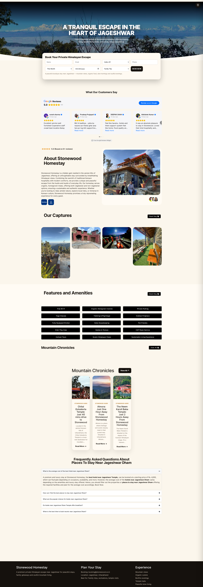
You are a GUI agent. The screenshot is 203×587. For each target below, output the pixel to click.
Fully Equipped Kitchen (61, 323)
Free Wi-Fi (61, 309)
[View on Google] (46, 116)
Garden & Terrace (101, 330)
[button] (41, 122)
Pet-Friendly (142, 323)
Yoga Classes (61, 316)
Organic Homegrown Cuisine (101, 309)
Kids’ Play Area (61, 330)
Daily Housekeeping (101, 323)
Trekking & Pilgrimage (102, 316)
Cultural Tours (61, 337)
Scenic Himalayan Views (102, 337)
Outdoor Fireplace (143, 316)
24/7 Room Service (143, 330)
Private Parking (143, 309)
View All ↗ (124, 370)
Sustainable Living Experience (143, 337)
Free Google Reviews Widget (102, 140)
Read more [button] (79, 130)
